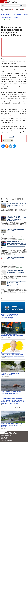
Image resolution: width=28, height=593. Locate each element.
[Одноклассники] (7, 146)
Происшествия (6, 17)
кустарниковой (6, 116)
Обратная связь (4, 437)
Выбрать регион (4, 438)
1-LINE (11, 137)
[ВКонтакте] (3, 146)
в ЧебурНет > (5, 20)
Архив (10, 14)
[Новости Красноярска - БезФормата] (8, 2)
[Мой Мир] (14, 146)
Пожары (15, 17)
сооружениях (18, 71)
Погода (24, 14)
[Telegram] (10, 146)
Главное (4, 14)
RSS (11, 440)
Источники (17, 14)
